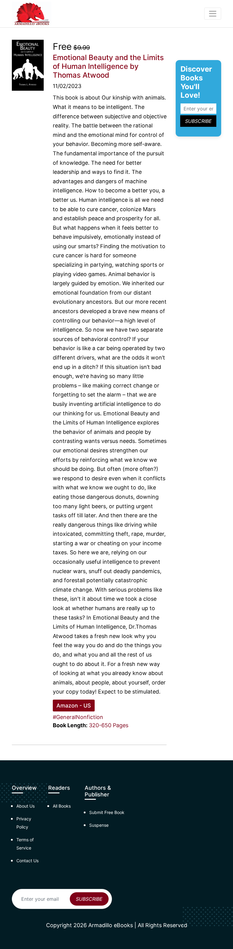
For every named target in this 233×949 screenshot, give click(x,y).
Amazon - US (73, 705)
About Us (25, 806)
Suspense (99, 825)
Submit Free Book (106, 812)
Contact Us (27, 860)
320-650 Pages (108, 725)
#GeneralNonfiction (78, 717)
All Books (62, 806)
